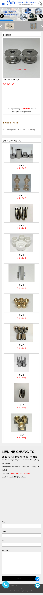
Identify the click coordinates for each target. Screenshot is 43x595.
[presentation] (2, 16)
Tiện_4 (21, 255)
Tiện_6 (21, 315)
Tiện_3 (21, 225)
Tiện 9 (21, 405)
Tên (3, 522)
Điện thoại (5, 541)
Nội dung (5, 550)
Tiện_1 (21, 165)
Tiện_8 (21, 375)
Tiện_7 (21, 345)
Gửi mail (23, 130)
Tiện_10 (21, 435)
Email (4, 531)
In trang (32, 130)
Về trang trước (11, 130)
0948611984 (14, 473)
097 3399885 (25, 473)
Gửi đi (19, 578)
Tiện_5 (21, 285)
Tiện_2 (21, 195)
